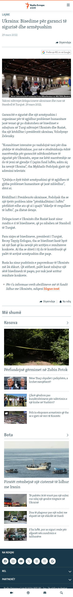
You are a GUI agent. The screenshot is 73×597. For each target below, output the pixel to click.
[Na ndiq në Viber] (44, 561)
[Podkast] (28, 592)
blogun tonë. (52, 289)
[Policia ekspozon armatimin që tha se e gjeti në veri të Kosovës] (15, 417)
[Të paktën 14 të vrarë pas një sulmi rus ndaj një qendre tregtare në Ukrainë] (15, 500)
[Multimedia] (11, 592)
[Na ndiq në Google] (52, 561)
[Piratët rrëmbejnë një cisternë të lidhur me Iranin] (36, 459)
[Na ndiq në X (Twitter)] (29, 561)
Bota (8, 435)
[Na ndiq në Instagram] (13, 561)
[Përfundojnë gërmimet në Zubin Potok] (36, 347)
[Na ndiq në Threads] (36, 561)
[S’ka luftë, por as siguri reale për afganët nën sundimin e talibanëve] (15, 534)
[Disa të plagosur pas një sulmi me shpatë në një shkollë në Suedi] (15, 517)
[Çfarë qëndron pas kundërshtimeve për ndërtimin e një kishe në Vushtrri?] (15, 400)
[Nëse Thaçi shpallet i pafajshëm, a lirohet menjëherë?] (15, 383)
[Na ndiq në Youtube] (21, 561)
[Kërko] (61, 592)
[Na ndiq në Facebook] (5, 561)
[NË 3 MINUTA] (45, 592)
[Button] (63, 42)
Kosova (10, 323)
